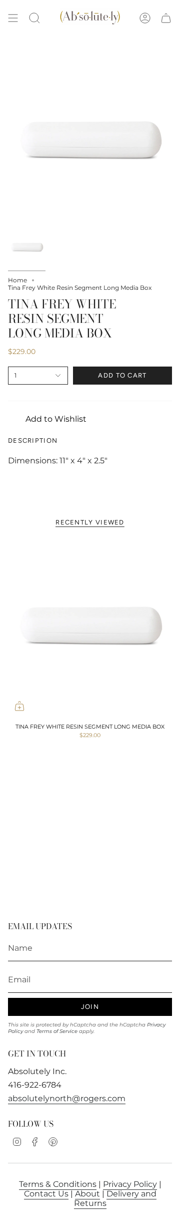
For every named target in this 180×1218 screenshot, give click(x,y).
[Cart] (166, 18)
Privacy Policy (130, 1184)
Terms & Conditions (57, 1184)
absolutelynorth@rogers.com (67, 1098)
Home (17, 280)
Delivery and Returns (115, 1198)
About (87, 1193)
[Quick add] (19, 706)
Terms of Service (57, 1031)
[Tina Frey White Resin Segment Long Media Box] (90, 627)
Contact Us (46, 1193)
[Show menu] (13, 18)
